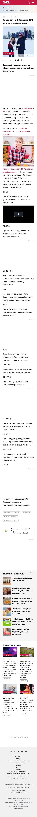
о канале (18, 756)
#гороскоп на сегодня (11, 512)
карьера (18, 765)
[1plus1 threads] (15, 751)
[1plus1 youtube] (26, 751)
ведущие (19, 767)
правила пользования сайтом (18, 775)
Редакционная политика (18, 778)
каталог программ (18, 763)
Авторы (18, 769)
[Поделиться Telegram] (15, 60)
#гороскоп (26, 512)
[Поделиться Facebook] (18, 60)
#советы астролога (10, 520)
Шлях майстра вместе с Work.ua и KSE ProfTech (16, 10)
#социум (23, 713)
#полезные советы (10, 516)
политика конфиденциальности (18, 773)
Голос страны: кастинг (9, 7)
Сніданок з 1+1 (8, 53)
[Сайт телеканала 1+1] (6, 3)
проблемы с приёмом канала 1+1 (18, 760)
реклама (18, 758)
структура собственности (18, 771)
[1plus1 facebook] (22, 751)
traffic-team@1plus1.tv (18, 808)
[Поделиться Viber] (21, 60)
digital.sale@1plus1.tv (18, 804)
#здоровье (7, 715)
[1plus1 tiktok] (18, 751)
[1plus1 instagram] (11, 751)
